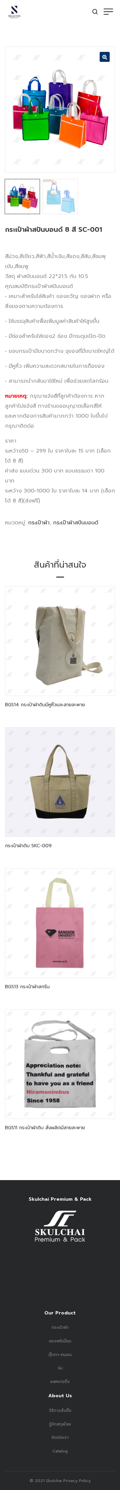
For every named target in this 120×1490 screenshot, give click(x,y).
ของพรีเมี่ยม (60, 1341)
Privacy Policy (76, 1481)
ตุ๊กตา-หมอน (60, 1355)
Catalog (60, 1451)
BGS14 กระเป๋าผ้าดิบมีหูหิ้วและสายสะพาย (45, 704)
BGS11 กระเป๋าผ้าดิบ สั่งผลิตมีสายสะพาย (45, 1127)
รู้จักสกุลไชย (60, 1424)
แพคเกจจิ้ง (60, 1382)
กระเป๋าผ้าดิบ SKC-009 (28, 845)
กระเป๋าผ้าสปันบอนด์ (75, 523)
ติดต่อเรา (60, 1437)
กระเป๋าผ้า (39, 523)
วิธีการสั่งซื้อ (60, 1411)
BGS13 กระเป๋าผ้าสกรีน (27, 986)
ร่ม (60, 1368)
